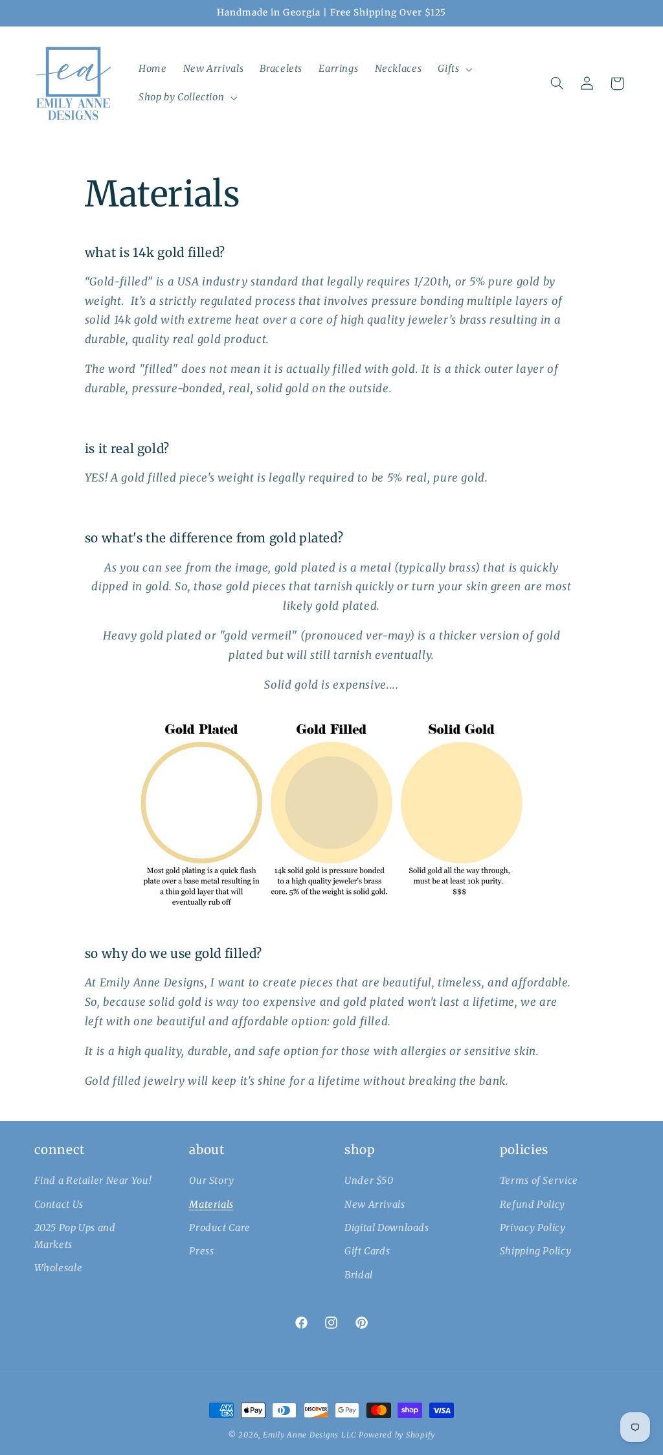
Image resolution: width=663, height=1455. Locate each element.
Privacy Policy (533, 1228)
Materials (211, 1204)
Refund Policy (532, 1204)
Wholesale (58, 1268)
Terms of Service (539, 1180)
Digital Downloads (386, 1228)
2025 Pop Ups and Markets (75, 1236)
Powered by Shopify (397, 1434)
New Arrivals (374, 1204)
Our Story (211, 1180)
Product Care (220, 1228)
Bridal (358, 1275)
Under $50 (369, 1180)
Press (201, 1251)
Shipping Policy (535, 1251)
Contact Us (59, 1204)
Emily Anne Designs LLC (309, 1434)
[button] (454, 69)
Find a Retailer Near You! (93, 1180)
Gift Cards (367, 1251)
